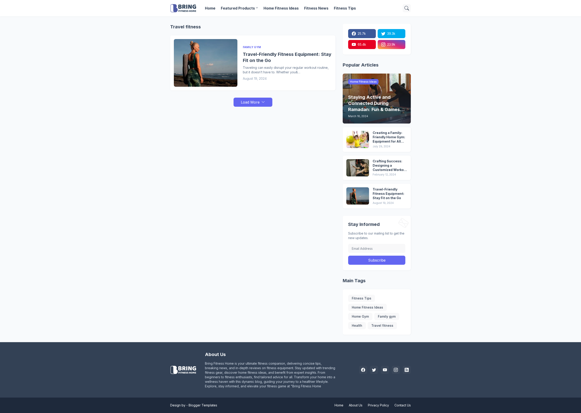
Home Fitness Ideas (281, 8)
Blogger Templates (203, 405)
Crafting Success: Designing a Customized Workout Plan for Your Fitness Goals (390, 165)
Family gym (387, 316)
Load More (250, 102)
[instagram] (396, 370)
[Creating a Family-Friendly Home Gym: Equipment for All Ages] (357, 139)
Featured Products (238, 8)
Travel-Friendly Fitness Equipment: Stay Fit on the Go (287, 57)
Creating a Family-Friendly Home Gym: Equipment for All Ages (389, 137)
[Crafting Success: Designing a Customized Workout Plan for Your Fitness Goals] (357, 167)
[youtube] (385, 370)
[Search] (407, 8)
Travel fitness (382, 325)
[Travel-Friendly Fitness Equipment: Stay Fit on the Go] (205, 63)
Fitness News (316, 8)
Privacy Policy (378, 405)
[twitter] (374, 370)
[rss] (407, 370)
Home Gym (360, 316)
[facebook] (363, 370)
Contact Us (402, 405)
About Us (355, 405)
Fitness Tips (345, 8)
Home (210, 8)
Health (357, 325)
